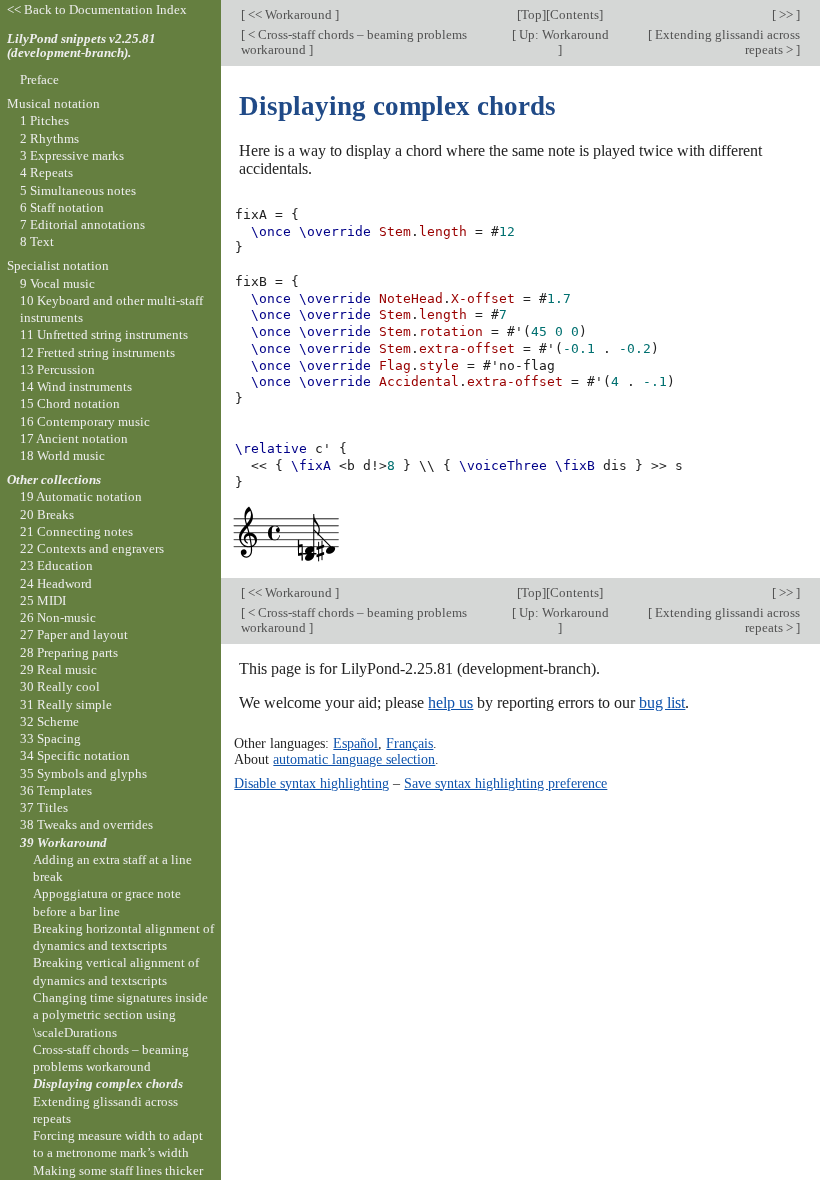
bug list (662, 702)
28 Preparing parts (69, 652)
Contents (574, 14)
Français (409, 743)
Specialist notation (58, 265)
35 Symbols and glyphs (83, 773)
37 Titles (44, 807)
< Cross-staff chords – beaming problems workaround (354, 42)
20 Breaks (47, 514)
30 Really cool (60, 686)
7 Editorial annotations (82, 224)
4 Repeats (46, 172)
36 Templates (56, 790)
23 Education (56, 565)
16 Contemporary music (85, 421)
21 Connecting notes (76, 531)
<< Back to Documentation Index (97, 9)
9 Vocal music (57, 283)
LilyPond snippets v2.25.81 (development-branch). (81, 46)
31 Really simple (66, 704)
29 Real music (58, 669)
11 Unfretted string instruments (104, 334)
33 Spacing (50, 738)
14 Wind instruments (76, 386)
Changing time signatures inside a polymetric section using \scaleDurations (120, 1015)
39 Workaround (63, 842)
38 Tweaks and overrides (86, 824)
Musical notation (53, 103)
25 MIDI (43, 600)
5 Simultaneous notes (78, 190)
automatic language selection (354, 759)
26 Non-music (58, 617)
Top (531, 14)
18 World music (62, 455)
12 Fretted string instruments (97, 352)
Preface (39, 79)
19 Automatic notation (81, 496)
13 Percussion (57, 369)
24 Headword (56, 583)
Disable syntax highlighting (311, 783)
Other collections (54, 479)
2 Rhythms (49, 138)
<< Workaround (290, 14)
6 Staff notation (62, 207)
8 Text (37, 241)
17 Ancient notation (74, 438)
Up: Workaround (562, 34)
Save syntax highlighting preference (505, 783)
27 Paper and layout (74, 634)
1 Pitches (44, 120)
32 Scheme (49, 721)
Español (355, 743)
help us (450, 702)
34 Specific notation (75, 755)
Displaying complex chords (108, 1083)
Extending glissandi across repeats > (726, 42)
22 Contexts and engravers (92, 548)
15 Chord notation (70, 403)
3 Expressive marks (72, 155)
